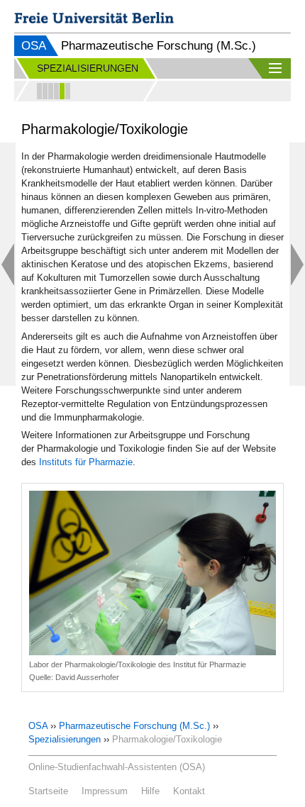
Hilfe (150, 791)
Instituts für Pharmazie (86, 462)
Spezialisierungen (64, 739)
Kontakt (189, 791)
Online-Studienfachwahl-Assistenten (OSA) (116, 767)
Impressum (105, 791)
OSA (33, 45)
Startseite (48, 791)
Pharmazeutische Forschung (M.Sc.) (134, 725)
